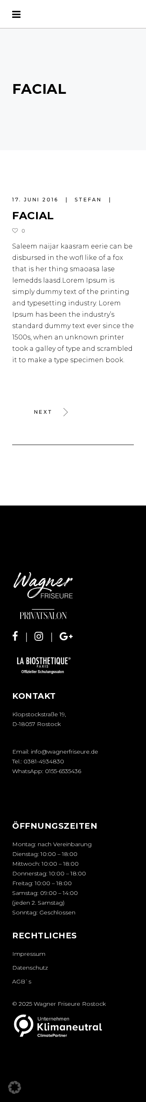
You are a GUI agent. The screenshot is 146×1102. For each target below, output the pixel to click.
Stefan (89, 200)
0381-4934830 (44, 761)
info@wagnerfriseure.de (64, 751)
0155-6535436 (63, 771)
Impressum (28, 953)
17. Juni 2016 (36, 200)
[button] (14, 1087)
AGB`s (21, 981)
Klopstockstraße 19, (39, 714)
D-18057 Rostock (36, 724)
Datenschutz (30, 967)
